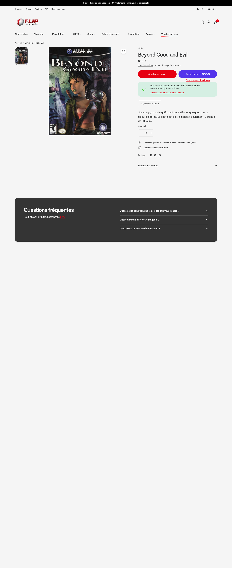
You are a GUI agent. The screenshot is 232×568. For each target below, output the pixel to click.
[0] (214, 22)
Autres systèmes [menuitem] (110, 34)
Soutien (38, 9)
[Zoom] (123, 51)
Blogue (29, 9)
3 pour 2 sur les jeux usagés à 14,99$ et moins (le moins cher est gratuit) (116, 3)
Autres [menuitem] (149, 34)
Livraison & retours (148, 165)
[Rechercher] (202, 22)
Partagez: (142, 155)
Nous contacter (58, 9)
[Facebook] (198, 9)
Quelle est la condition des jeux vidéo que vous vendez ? (149, 210)
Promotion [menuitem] (133, 34)
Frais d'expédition (145, 65)
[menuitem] (19, 9)
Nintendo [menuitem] (39, 34)
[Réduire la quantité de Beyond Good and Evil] (140, 133)
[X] (155, 155)
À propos (19, 9)
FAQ (46, 9)
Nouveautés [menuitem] (21, 34)
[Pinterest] (160, 155)
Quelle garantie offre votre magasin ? (139, 219)
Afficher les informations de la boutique (167, 93)
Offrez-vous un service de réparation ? (140, 228)
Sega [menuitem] (90, 34)
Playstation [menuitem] (58, 34)
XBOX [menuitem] (76, 34)
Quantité (142, 126)
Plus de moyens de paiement (198, 80)
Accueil (18, 43)
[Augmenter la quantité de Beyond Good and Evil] (151, 133)
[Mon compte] (208, 22)
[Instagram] (202, 9)
